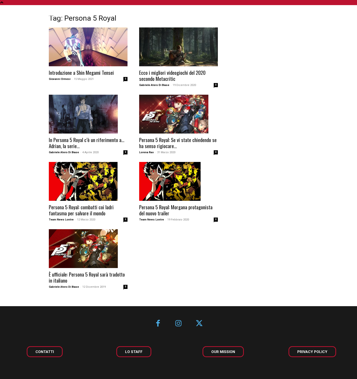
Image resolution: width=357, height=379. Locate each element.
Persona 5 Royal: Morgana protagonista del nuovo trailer (175, 210)
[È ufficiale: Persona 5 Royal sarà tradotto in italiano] (88, 248)
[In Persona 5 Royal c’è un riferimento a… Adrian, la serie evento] (88, 114)
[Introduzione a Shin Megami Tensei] (88, 46)
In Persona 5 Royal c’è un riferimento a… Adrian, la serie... (86, 143)
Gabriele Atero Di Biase (154, 85)
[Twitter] (199, 324)
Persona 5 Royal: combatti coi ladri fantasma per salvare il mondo (81, 210)
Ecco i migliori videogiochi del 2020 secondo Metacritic (172, 75)
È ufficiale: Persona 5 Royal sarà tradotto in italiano (87, 277)
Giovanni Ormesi (59, 79)
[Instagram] (179, 324)
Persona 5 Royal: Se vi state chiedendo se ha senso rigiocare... (178, 143)
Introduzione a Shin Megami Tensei (81, 72)
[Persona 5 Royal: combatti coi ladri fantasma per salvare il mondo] (88, 181)
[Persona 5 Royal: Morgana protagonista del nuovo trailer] (178, 181)
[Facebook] (158, 324)
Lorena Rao (146, 152)
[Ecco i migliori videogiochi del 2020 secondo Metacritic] (178, 46)
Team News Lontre (61, 219)
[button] (339, 15)
